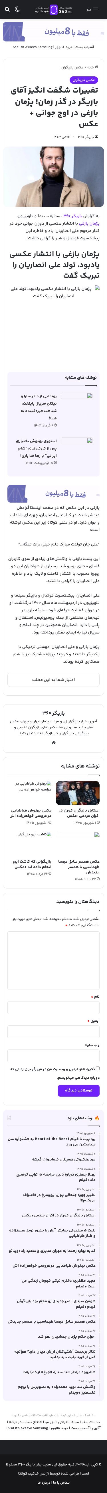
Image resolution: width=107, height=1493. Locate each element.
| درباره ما (45, 1483)
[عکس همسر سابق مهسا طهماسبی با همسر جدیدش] (78, 844)
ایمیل (93, 1021)
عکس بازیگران (72, 67)
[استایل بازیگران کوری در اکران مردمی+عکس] (78, 793)
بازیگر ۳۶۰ (86, 137)
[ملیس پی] (53, 493)
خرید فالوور (64, 47)
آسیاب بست (84, 47)
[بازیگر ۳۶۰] (53, 9)
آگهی (96, 1428)
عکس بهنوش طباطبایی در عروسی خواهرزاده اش (30, 813)
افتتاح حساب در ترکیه (25, 1422)
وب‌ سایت (92, 1045)
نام (95, 997)
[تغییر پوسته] (17, 11)
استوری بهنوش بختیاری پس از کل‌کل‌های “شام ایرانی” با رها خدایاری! (36, 448)
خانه (91, 67)
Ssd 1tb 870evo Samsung (33, 47)
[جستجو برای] (7, 11)
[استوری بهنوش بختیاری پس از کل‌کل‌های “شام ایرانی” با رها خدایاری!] (76, 448)
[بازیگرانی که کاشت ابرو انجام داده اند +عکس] (29, 844)
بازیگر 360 (72, 216)
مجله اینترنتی (68, 1422)
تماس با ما (61, 1483)
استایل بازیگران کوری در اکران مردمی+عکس (79, 813)
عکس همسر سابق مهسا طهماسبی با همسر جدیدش (79, 867)
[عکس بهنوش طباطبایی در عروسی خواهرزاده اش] (29, 793)
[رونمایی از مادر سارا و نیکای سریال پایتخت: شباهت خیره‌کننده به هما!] (76, 403)
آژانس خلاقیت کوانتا (33, 1474)
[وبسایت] (53, 742)
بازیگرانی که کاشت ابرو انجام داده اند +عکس (32, 864)
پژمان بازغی (89, 223)
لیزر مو (50, 1422)
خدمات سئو (91, 1422)
